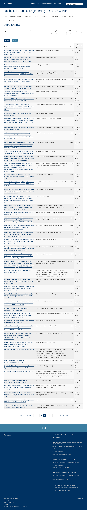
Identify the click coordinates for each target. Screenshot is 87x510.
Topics (56, 31)
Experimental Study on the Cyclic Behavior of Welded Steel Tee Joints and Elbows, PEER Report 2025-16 (19, 176)
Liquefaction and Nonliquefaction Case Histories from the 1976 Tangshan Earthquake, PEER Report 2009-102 (19, 394)
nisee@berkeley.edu (62, 479)
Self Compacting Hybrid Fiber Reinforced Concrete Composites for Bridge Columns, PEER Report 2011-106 (19, 387)
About (71, 17)
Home (5, 17)
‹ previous (29, 415)
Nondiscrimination (9, 502)
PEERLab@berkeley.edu (62, 467)
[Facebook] (5, 438)
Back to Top (80, 498)
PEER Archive (56, 437)
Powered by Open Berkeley (11, 498)
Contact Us (71, 434)
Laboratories (55, 17)
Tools (36, 17)
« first (22, 415)
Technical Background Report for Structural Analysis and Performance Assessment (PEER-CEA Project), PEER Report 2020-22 (19, 93)
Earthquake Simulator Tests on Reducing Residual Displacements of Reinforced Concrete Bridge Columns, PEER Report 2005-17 (18, 234)
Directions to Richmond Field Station (66, 488)
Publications (44, 17)
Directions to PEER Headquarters (65, 485)
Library (64, 17)
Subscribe (64, 434)
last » (68, 415)
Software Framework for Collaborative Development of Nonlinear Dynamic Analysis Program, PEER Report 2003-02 (17, 66)
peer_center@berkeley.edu (63, 454)
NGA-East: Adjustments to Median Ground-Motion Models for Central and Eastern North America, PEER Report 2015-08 (19, 288)
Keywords (7, 31)
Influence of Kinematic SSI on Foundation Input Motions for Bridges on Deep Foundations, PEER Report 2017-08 (18, 281)
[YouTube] (15, 438)
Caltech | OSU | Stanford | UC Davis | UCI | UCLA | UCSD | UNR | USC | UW (46, 4)
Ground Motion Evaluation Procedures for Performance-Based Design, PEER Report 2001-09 (18, 74)
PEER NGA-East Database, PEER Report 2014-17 (19, 371)
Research (28, 17)
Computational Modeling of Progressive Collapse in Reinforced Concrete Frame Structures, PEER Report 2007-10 (19, 52)
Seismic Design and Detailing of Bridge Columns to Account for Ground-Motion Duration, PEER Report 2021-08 (19, 184)
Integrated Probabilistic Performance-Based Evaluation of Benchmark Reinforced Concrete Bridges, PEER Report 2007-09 (17, 315)
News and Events (16, 17)
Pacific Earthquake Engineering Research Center (36, 11)
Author (31, 31)
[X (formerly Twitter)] (8, 438)
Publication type (73, 31)
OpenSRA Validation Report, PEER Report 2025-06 (19, 349)
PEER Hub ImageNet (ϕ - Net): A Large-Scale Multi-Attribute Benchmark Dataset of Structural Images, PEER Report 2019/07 (19, 191)
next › (62, 415)
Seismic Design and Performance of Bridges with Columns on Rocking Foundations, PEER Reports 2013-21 (18, 295)
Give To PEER (56, 434)
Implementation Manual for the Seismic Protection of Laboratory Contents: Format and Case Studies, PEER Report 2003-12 (19, 241)
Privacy (6, 504)
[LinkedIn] (11, 438)
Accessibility (7, 500)
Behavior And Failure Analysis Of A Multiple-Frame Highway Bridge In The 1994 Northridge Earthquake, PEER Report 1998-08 (18, 344)
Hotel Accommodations (62, 490)
